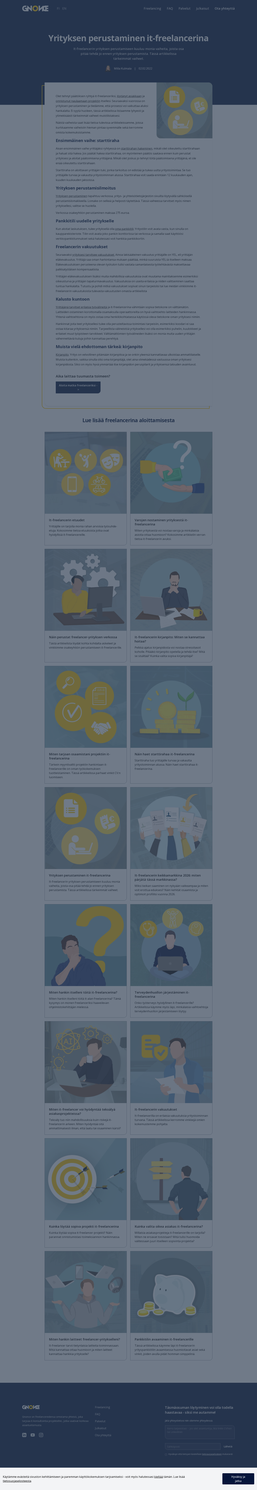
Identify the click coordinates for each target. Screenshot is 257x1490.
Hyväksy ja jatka (238, 1479)
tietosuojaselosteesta (17, 1481)
